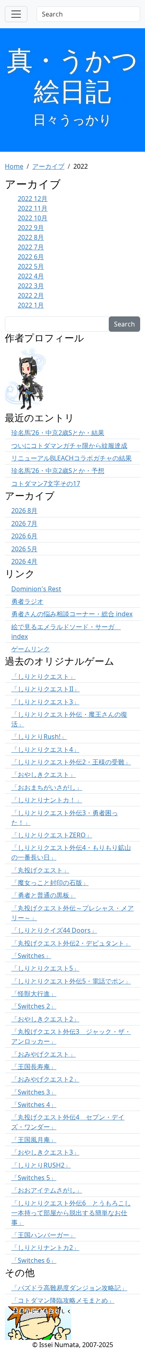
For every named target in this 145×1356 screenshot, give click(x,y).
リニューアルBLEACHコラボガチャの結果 (71, 458)
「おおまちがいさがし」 (46, 787)
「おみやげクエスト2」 (45, 1079)
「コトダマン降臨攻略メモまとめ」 (62, 1300)
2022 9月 (31, 227)
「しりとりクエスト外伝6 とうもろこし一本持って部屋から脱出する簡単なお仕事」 (71, 1213)
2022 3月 (31, 285)
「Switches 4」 (33, 1104)
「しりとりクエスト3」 (45, 701)
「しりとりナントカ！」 (46, 799)
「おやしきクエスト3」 (45, 1152)
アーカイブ (48, 166)
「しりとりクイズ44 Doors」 (54, 930)
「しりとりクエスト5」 (45, 968)
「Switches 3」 (33, 1092)
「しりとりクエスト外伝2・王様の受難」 (71, 762)
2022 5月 (31, 266)
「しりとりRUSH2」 (41, 1165)
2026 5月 (24, 548)
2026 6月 (24, 536)
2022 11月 (33, 208)
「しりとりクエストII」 (45, 688)
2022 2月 (31, 295)
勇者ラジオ (27, 601)
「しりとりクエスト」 (43, 676)
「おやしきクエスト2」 (45, 1019)
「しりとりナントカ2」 (45, 1247)
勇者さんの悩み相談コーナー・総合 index (72, 613)
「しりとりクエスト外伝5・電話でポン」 (71, 981)
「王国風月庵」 (33, 1139)
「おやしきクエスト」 (43, 774)
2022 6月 (31, 256)
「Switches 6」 (33, 1260)
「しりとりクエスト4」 (45, 749)
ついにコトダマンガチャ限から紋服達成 (69, 445)
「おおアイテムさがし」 (46, 1190)
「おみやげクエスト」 (43, 1054)
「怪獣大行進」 (33, 993)
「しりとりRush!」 (39, 736)
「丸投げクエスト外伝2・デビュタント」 (71, 943)
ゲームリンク (30, 649)
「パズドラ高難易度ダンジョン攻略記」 (69, 1287)
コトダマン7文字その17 (45, 483)
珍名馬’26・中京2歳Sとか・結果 (57, 432)
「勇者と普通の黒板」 (43, 895)
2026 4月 (24, 561)
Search (124, 324)
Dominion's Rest (36, 588)
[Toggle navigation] (16, 14)
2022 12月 (33, 198)
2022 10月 (33, 217)
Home (14, 166)
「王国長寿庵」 (33, 1066)
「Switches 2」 (33, 1006)
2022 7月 (31, 247)
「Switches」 (31, 955)
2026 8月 (24, 510)
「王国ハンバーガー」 (43, 1234)
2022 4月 (31, 276)
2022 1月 (31, 305)
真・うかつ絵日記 (72, 75)
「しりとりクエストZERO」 (51, 835)
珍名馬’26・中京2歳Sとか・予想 (57, 470)
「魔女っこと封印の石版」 (50, 882)
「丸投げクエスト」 (40, 870)
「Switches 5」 (33, 1177)
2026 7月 (24, 523)
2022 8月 (31, 237)
